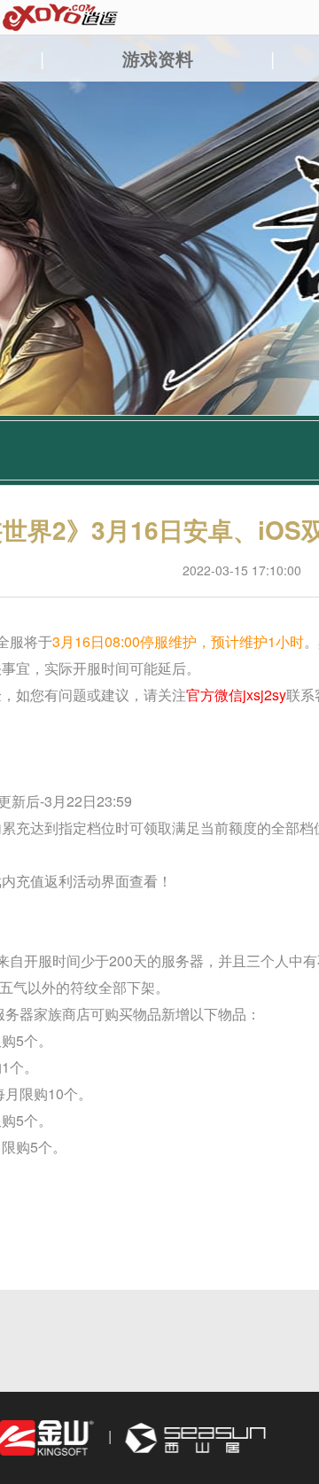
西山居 (193, 1438)
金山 (47, 1438)
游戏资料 (157, 58)
